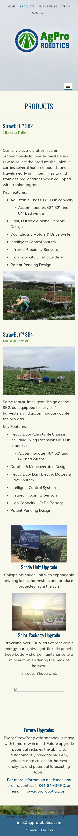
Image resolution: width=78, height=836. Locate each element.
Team (66, 6)
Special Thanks (40, 830)
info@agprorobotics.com (44, 791)
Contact (38, 12)
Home (11, 6)
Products (27, 6)
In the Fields (48, 6)
